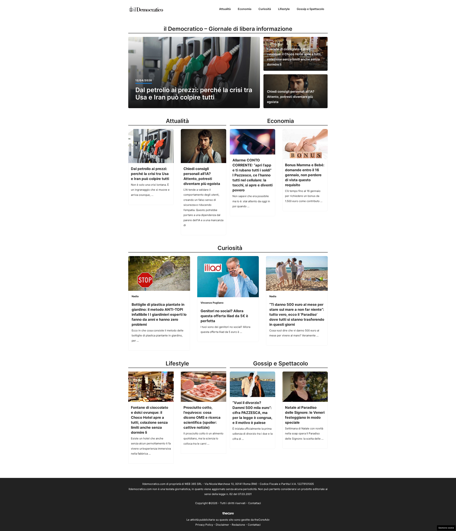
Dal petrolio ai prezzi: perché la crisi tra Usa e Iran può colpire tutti (193, 93)
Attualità (225, 9)
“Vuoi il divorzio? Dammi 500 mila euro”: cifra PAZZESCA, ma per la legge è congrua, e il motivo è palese (252, 413)
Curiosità (264, 9)
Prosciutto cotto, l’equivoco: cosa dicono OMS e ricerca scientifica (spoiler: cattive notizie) (202, 417)
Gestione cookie (446, 528)
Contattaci (254, 503)
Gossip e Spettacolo (310, 9)
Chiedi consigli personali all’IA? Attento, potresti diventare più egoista (290, 97)
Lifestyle (284, 9)
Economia (244, 9)
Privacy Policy (204, 524)
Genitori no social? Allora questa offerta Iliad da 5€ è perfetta (224, 316)
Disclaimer (222, 524)
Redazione (238, 524)
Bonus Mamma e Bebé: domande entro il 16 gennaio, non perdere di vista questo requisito (304, 175)
